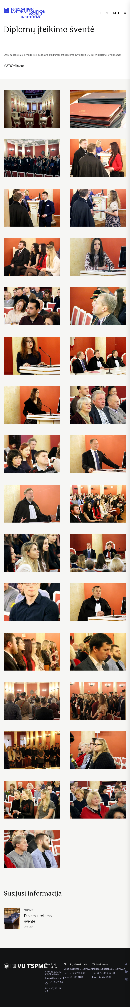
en (106, 13)
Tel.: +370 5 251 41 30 (54, 983)
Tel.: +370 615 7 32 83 (103, 973)
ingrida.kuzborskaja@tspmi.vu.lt (108, 969)
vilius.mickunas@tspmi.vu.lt (78, 969)
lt (101, 13)
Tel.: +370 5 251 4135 (74, 973)
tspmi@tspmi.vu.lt (54, 978)
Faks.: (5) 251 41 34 (53, 989)
